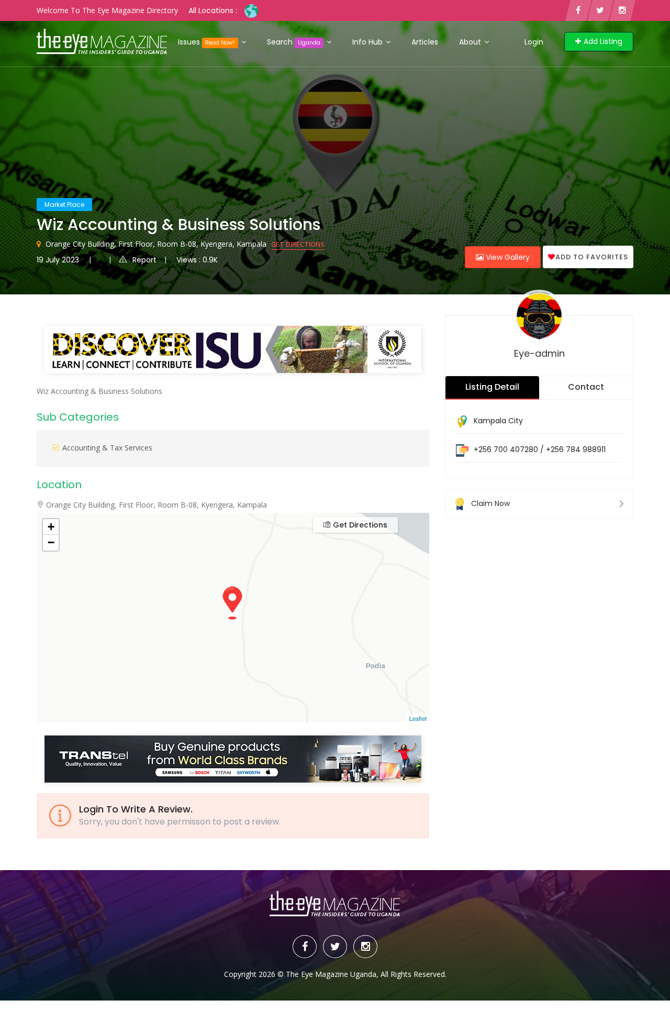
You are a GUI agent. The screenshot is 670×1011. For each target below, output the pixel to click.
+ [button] (51, 526)
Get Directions (298, 244)
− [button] (51, 542)
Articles (424, 42)
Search (293, 42)
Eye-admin (539, 353)
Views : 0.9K (197, 260)
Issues (206, 42)
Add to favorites (591, 257)
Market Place (64, 204)
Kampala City (498, 420)
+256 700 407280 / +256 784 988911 (540, 449)
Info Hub (368, 42)
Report (144, 260)
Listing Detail (492, 387)
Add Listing (603, 41)
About (471, 42)
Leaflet (418, 718)
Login (533, 42)
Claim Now (490, 503)
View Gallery (507, 257)
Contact (586, 387)
